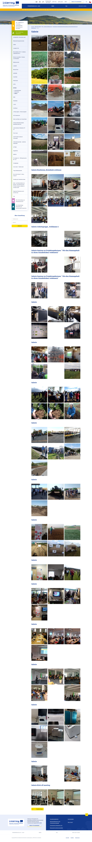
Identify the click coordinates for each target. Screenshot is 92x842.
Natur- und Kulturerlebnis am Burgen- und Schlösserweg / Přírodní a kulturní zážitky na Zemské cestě (19, 185)
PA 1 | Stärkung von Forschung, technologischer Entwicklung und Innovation (20, 25)
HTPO (14, 84)
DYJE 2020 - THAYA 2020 (18, 166)
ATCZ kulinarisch (16, 115)
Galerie (15, 93)
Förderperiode (48, 2)
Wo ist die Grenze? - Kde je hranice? (18, 175)
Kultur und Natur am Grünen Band (20, 119)
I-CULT (14, 104)
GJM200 (15, 65)
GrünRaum (15, 108)
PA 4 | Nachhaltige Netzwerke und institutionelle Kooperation (21, 207)
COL (14, 196)
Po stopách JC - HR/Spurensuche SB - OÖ (20, 159)
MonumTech (15, 69)
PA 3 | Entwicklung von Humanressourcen (20, 200)
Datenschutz (77, 837)
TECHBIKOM (15, 163)
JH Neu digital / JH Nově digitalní (19, 111)
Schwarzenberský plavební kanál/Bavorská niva (18, 123)
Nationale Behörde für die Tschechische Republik (55, 822)
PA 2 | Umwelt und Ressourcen (19, 33)
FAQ (66, 6)
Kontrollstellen (71, 819)
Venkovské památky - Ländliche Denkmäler (19, 142)
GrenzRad (15, 76)
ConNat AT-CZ (16, 48)
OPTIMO (15, 147)
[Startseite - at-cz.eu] (11, 4)
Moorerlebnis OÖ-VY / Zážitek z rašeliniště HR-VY (19, 52)
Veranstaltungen (17, 90)
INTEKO (15, 87)
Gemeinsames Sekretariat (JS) (56, 825)
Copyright (67, 837)
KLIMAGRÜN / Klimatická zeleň (19, 37)
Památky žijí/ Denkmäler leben (19, 179)
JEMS (65, 1)
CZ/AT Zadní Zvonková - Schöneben (18, 137)
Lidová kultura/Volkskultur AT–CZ (19, 128)
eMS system (60, 1)
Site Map (72, 837)
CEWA (14, 44)
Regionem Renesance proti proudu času (18, 192)
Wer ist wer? (70, 822)
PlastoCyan (15, 80)
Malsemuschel (16, 62)
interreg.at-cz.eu (66, 9)
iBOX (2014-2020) (82, 6)
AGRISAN (15, 73)
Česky (90, 2)
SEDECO (15, 154)
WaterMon (15, 100)
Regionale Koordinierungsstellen (56, 827)
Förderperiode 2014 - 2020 (34, 6)
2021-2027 (46, 9)
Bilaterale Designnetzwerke (18, 40)
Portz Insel (15, 133)
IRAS (14, 97)
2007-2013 (54, 1)
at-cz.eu (32, 26)
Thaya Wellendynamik (17, 170)
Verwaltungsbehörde (54, 819)
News (53, 6)
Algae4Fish (15, 150)
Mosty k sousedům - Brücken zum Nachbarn (19, 58)
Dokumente (16, 91)
